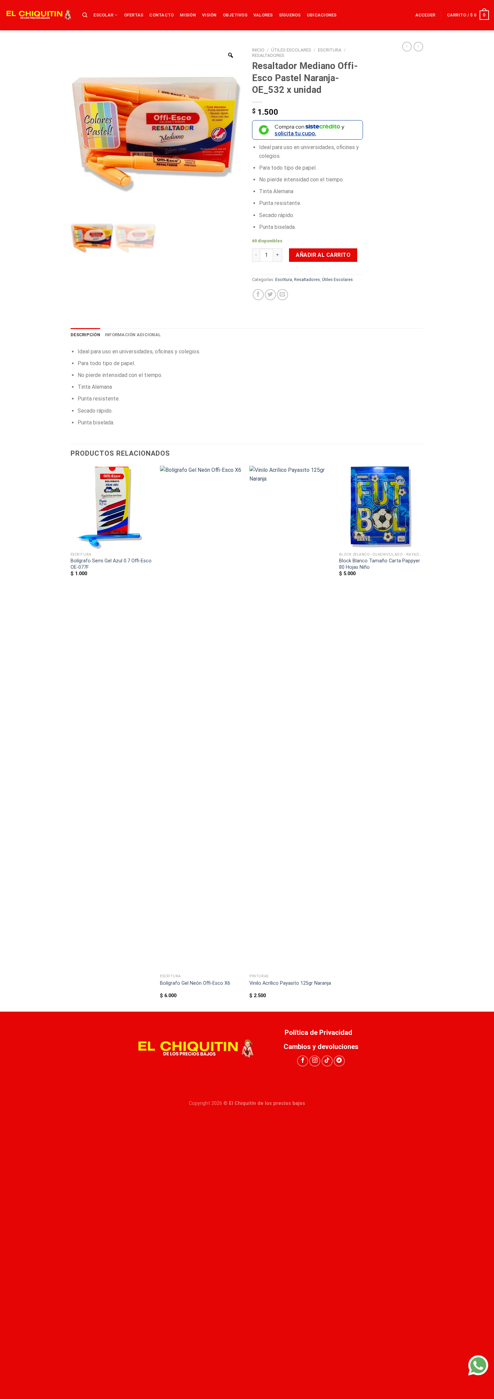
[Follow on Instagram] (314, 1060)
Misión (188, 15)
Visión (209, 15)
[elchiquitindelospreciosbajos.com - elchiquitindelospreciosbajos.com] (38, 15)
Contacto (161, 15)
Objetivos (235, 15)
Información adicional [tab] (133, 334)
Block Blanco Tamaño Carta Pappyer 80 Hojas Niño (379, 564)
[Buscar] (84, 15)
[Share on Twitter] (270, 294)
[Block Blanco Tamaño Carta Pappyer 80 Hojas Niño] (380, 507)
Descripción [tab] (85, 334)
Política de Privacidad (321, 1032)
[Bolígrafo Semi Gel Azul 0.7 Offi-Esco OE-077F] (112, 507)
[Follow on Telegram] (339, 1060)
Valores (263, 15)
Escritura (329, 50)
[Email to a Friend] (282, 294)
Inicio (258, 50)
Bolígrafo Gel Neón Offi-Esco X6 (195, 983)
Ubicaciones (322, 15)
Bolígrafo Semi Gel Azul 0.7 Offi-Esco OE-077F (111, 564)
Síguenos (290, 15)
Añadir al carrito (323, 255)
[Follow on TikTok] (327, 1060)
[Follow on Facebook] (302, 1060)
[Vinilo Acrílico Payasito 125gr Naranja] (290, 718)
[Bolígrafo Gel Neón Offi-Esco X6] (201, 718)
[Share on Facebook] (258, 294)
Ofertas (133, 15)
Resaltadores (268, 55)
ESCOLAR (103, 15)
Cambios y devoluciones (321, 1047)
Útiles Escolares (291, 50)
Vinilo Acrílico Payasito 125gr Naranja (290, 983)
